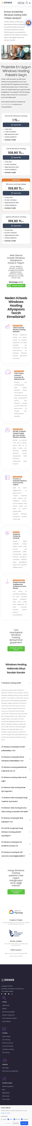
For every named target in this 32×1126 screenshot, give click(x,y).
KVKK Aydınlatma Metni (9, 1018)
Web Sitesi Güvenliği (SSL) (10, 1071)
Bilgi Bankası (6, 1093)
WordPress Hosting (8, 1049)
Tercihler (18, 1119)
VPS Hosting (6, 1052)
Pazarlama (25, 1119)
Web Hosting (6, 1036)
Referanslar (5, 1096)
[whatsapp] (12, 994)
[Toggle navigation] (30, 3)
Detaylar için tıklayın (5, 1113)
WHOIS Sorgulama (8, 1086)
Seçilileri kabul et (16, 1123)
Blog (3, 1089)
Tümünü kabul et (24, 1123)
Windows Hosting (7, 1043)
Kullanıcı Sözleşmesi (8, 1015)
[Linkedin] (6, 994)
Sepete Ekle (17, 125)
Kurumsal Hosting (7, 104)
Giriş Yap (21, 3)
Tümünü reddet (7, 1123)
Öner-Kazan (6, 1099)
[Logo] (6, 3)
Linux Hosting (6, 1040)
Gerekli (4, 1119)
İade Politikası (6, 1021)
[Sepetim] (27, 3)
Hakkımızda (5, 1005)
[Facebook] (2, 994)
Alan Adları (5, 1068)
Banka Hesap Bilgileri (8, 1012)
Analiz (11, 1119)
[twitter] (9, 994)
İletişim (4, 1008)
